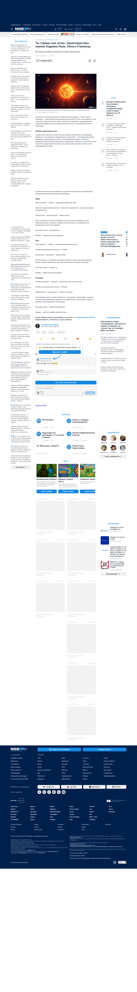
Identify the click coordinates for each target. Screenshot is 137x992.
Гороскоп (77, 25)
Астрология (61, 332)
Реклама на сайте (16, 712)
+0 (89, 378)
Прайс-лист (14, 715)
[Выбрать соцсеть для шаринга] (94, 61)
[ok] (49, 746)
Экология (107, 721)
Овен (44, 332)
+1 (89, 367)
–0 (94, 367)
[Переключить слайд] (94, 470)
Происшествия (88, 721)
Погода (44, 25)
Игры (95, 25)
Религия (85, 730)
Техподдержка (15, 727)
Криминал (65, 715)
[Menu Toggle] (12, 29)
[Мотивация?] (39, 424)
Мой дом (65, 724)
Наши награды (15, 721)
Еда (39, 727)
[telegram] (39, 746)
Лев (38, 332)
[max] (54, 746)
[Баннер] (68, 34)
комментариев (45, 61)
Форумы (51, 25)
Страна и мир (108, 718)
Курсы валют (87, 25)
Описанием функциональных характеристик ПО (82, 799)
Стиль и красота (109, 715)
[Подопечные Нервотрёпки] (69, 450)
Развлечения (87, 727)
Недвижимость (16, 25)
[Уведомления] (120, 29)
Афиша (70, 25)
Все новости (21, 41)
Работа (85, 724)
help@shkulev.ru (23, 806)
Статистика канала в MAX (19, 733)
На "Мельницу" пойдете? (48, 446)
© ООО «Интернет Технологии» (19, 816)
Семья (85, 733)
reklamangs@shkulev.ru (76, 791)
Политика (86, 718)
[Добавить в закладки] (90, 61)
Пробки (69, 29)
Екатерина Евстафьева (50, 325)
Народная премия (109, 730)
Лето (63, 721)
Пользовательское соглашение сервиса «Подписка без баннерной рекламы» (90, 812)
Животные (41, 730)
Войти (42, 393)
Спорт (106, 712)
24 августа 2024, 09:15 (41, 56)
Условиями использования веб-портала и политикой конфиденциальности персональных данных (96, 800)
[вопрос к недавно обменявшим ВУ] (69, 424)
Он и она (86, 712)
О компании (15, 718)
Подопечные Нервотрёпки (78, 447)
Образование (66, 733)
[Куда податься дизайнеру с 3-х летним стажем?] (39, 437)
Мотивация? (48, 420)
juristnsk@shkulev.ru (53, 805)
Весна (39, 718)
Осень (85, 715)
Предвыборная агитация (19, 730)
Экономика (107, 724)
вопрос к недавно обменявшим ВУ (80, 421)
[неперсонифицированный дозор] (69, 437)
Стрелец (51, 332)
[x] (59, 746)
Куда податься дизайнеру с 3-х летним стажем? (53, 435)
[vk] (44, 746)
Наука (64, 727)
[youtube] (64, 746)
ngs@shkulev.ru (31, 804)
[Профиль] (125, 29)
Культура (65, 718)
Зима (63, 712)
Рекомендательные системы (77, 809)
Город (39, 721)
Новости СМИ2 (41, 405)
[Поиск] (116, 29)
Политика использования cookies (79, 807)
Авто (39, 712)
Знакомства (36, 25)
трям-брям (43, 358)
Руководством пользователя (77, 798)
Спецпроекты (108, 727)
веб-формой (41, 806)
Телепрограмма (61, 25)
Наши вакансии (16, 724)
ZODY (99, 25)
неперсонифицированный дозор (83, 434)
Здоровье (41, 733)
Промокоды (27, 25)
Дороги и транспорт (44, 724)
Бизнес (40, 715)
